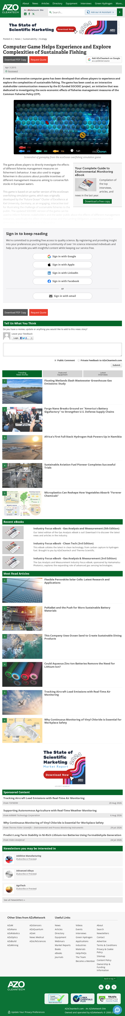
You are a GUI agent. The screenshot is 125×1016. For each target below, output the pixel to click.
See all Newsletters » (14, 900)
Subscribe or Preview (26, 859)
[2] (22, 419)
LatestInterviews (103, 373)
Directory (59, 933)
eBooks (58, 953)
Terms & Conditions (107, 945)
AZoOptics (12, 937)
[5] (22, 503)
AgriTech (20, 885)
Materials (80, 949)
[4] (22, 475)
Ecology (43, 38)
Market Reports (63, 945)
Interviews (81, 933)
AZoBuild (11, 941)
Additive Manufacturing (28, 855)
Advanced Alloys (25, 870)
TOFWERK (13, 802)
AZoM (10, 925)
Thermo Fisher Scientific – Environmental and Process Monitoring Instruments (46, 827)
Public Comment (66, 360)
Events (79, 929)
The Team (81, 957)
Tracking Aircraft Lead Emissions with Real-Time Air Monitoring (77, 693)
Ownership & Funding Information (103, 967)
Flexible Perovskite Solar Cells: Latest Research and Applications (77, 581)
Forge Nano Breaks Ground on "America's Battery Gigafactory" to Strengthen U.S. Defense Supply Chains (79, 410)
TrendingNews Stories (22, 373)
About (100, 925)
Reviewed (13, 71)
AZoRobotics (13, 933)
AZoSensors (35, 925)
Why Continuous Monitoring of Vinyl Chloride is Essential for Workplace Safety (82, 721)
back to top (109, 978)
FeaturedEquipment (62, 373)
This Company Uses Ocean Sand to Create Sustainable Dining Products (83, 637)
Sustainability (30, 38)
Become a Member (85, 961)
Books (58, 949)
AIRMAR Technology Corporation (24, 815)
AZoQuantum (36, 929)
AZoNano (12, 929)
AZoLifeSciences (38, 941)
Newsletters (103, 933)
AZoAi (32, 933)
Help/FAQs (81, 953)
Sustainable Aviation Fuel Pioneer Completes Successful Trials (79, 466)
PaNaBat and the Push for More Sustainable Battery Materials (77, 609)
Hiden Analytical (17, 839)
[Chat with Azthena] (117, 1009)
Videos (79, 925)
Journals (59, 957)
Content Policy (104, 960)
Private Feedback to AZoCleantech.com (101, 360)
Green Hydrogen (84, 937)
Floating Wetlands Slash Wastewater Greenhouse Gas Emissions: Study (78, 382)
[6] (22, 730)
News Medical (37, 937)
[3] (22, 447)
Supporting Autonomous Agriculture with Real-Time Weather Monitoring (50, 810)
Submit (116, 365)
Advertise (101, 941)
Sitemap (101, 956)
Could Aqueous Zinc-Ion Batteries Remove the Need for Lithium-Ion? (79, 665)
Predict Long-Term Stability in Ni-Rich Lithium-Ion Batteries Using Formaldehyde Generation (62, 835)
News (18, 38)
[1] (22, 391)
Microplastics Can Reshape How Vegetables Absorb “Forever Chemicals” (82, 494)
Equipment (60, 937)
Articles (58, 929)
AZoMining (12, 945)
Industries (81, 945)
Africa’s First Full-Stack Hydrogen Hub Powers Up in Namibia (83, 436)
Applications (82, 941)
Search (100, 929)
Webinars (60, 941)
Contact (101, 937)
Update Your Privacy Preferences (28, 1012)
